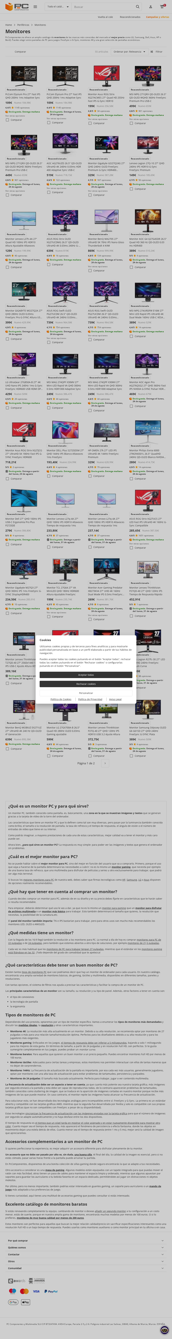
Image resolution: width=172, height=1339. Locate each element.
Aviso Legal (115, 699)
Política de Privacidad (90, 699)
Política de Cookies (61, 699)
